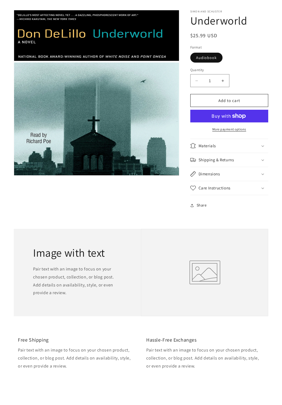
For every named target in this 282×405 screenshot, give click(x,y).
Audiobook (206, 57)
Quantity (197, 70)
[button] (229, 146)
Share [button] (202, 205)
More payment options (229, 129)
